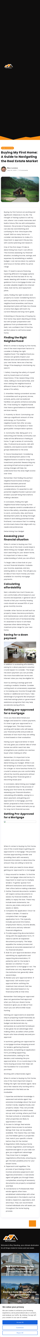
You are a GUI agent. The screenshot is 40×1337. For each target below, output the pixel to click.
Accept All (20, 1322)
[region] (20, 1320)
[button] (36, 63)
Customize (20, 1327)
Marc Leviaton (12, 168)
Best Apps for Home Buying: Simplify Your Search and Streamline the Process (20, 1269)
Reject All (20, 1333)
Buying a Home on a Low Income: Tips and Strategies (20, 1293)
